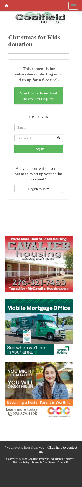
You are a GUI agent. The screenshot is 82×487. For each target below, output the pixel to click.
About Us (63, 462)
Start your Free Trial (38, 96)
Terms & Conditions (44, 462)
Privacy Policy (21, 462)
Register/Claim (38, 189)
